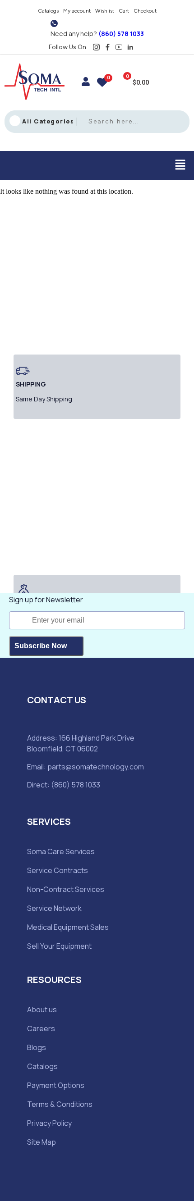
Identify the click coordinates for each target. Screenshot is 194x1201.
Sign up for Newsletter (46, 600)
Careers (41, 1028)
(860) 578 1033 (121, 33)
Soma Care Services (61, 851)
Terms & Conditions (59, 1104)
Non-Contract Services (65, 889)
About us (42, 1009)
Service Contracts (57, 870)
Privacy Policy (49, 1123)
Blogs (36, 1047)
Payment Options (55, 1085)
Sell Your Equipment (59, 946)
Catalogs (48, 11)
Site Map (41, 1142)
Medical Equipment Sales (68, 927)
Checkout (145, 11)
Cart (124, 11)
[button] (180, 165)
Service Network (54, 908)
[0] (102, 83)
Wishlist (104, 11)
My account (77, 11)
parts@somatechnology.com (95, 767)
